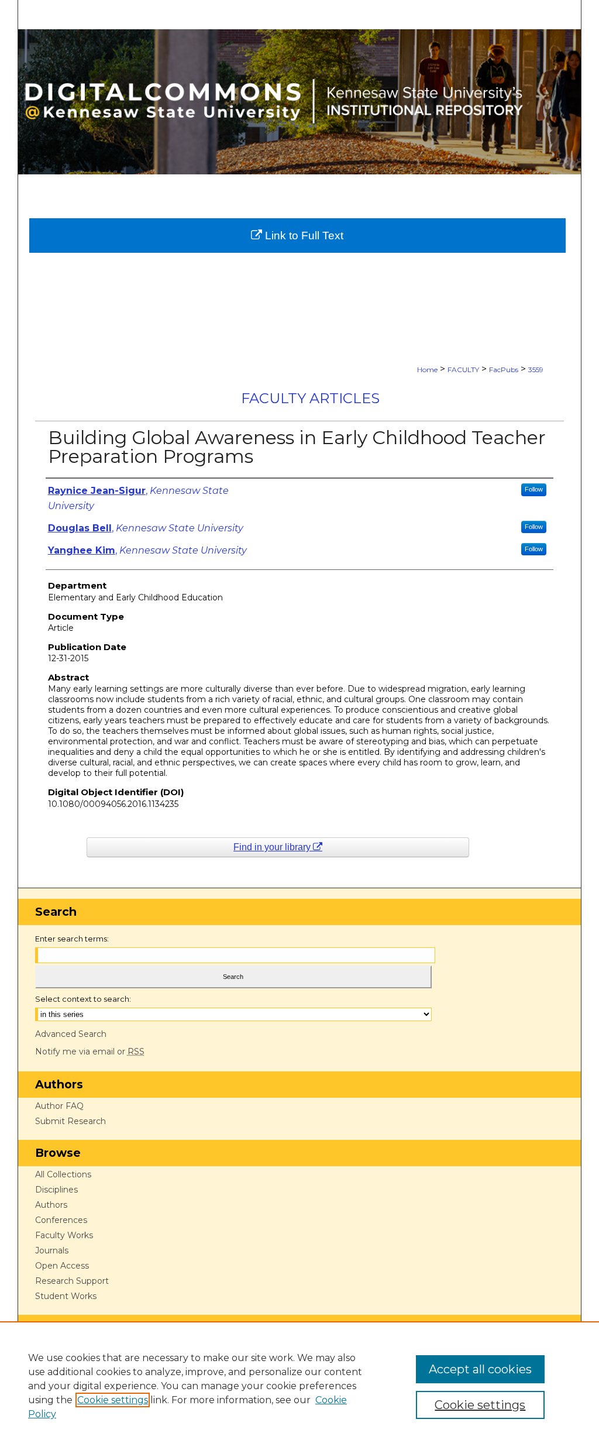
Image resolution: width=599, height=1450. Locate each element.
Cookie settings (112, 1400)
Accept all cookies (480, 1369)
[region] (299, 1385)
